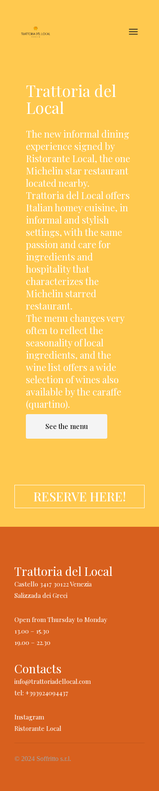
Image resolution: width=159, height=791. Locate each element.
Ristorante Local (37, 728)
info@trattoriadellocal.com (52, 681)
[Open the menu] (133, 32)
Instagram (29, 717)
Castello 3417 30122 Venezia (53, 584)
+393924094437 (46, 693)
